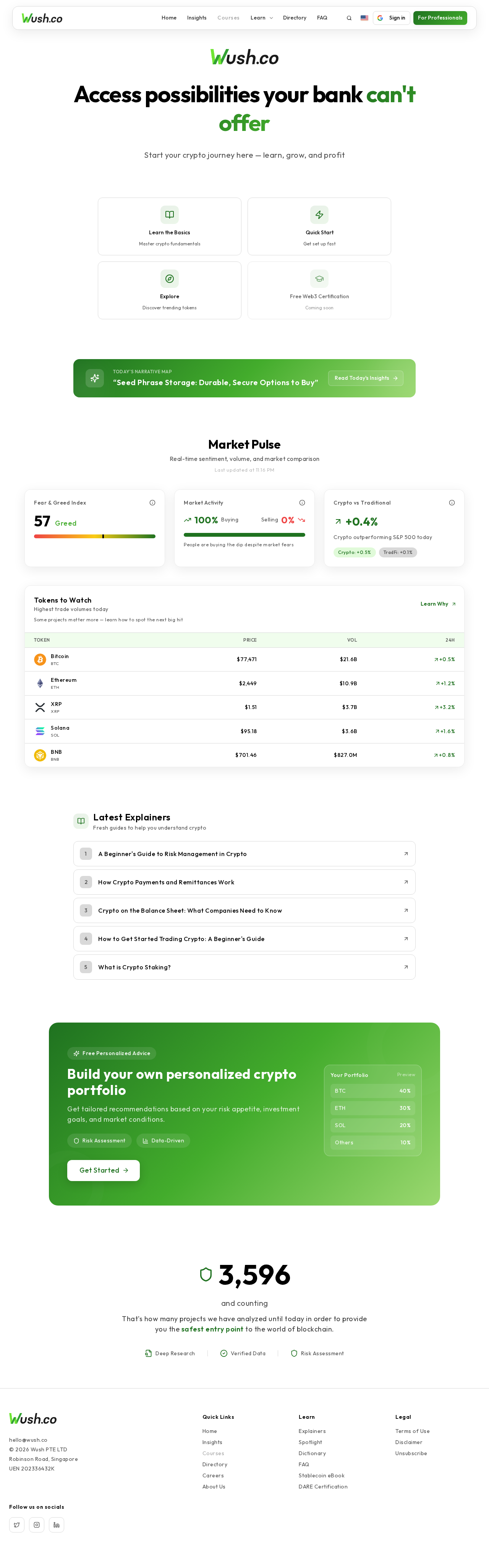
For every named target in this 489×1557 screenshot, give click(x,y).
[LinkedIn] (56, 1524)
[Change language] (364, 18)
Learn (258, 17)
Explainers (312, 1431)
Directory (294, 17)
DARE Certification (323, 1486)
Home (169, 17)
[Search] (349, 18)
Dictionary (312, 1453)
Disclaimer (409, 1442)
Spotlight (310, 1442)
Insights (197, 17)
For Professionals (440, 17)
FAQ (322, 17)
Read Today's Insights (362, 377)
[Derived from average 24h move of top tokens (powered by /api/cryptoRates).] (152, 503)
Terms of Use (412, 1431)
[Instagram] (36, 1524)
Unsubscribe (411, 1453)
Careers (213, 1475)
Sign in (397, 17)
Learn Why (434, 603)
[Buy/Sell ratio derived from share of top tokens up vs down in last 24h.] (302, 503)
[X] (16, 1524)
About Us (214, 1486)
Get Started (99, 1170)
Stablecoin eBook (322, 1475)
